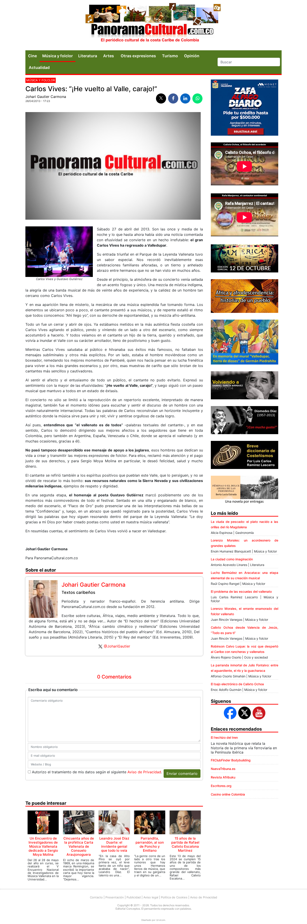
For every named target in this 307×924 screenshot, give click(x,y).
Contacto (96, 897)
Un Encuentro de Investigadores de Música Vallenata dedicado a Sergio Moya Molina (43, 846)
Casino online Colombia (228, 794)
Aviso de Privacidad (144, 772)
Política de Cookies (174, 897)
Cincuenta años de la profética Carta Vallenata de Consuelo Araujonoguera (78, 846)
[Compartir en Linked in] (185, 98)
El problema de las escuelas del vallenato (241, 591)
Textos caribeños (78, 592)
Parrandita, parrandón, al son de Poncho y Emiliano (150, 844)
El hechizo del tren (224, 737)
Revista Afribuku (223, 777)
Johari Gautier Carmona (45, 96)
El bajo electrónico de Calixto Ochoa (237, 684)
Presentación (114, 897)
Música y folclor (57, 55)
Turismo (170, 55)
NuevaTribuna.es (223, 769)
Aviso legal (150, 897)
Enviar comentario (182, 773)
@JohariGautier (117, 646)
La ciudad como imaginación (232, 559)
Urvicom (160, 920)
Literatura (87, 55)
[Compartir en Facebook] (173, 98)
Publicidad (134, 897)
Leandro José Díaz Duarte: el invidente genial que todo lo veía (114, 844)
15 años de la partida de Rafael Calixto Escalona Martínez (185, 844)
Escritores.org (221, 786)
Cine (32, 55)
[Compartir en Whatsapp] (197, 98)
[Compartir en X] (161, 98)
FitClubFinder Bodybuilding (231, 760)
